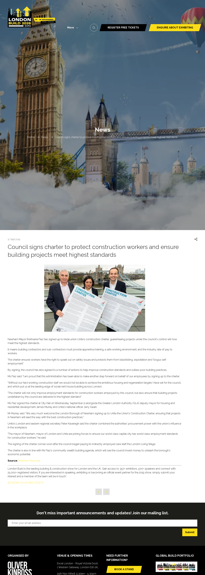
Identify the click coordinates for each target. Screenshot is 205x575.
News (44, 137)
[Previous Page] (98, 492)
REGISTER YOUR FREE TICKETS (26, 482)
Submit (189, 532)
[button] (71, 27)
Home (31, 137)
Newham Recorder (29, 460)
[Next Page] (106, 492)
